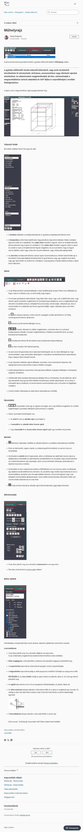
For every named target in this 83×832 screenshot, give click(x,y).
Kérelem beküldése (51, 763)
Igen (36, 752)
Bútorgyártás (19, 12)
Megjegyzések (9, 797)
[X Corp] (8, 740)
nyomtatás (8, 733)
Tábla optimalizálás (11, 789)
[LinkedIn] (11, 740)
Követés (74, 36)
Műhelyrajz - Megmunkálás (13, 785)
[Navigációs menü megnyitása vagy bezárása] (75, 4)
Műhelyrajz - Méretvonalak (13, 781)
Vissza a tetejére (10, 770)
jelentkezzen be (25, 815)
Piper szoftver (8, 12)
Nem (47, 752)
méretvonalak (31, 569)
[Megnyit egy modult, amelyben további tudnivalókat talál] (72, 828)
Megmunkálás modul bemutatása (16, 793)
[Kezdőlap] (6, 4)
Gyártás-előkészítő (31, 12)
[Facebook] (5, 740)
